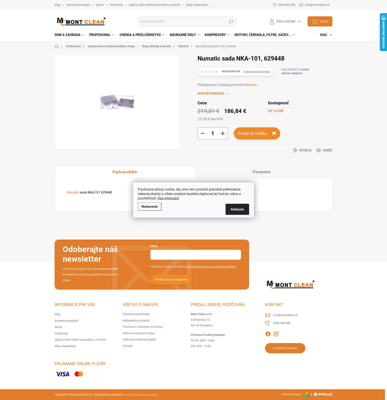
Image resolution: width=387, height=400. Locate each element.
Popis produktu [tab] (124, 172)
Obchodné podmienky (136, 314)
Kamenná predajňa (78, 4)
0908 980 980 (281, 323)
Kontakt (128, 346)
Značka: (292, 73)
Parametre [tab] (261, 172)
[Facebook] (268, 333)
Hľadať (231, 21)
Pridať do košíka (252, 133)
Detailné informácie (211, 93)
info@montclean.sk (285, 315)
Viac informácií (168, 198)
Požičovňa (116, 4)
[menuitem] (70, 35)
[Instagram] (276, 333)
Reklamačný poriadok (136, 320)
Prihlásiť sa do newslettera (171, 279)
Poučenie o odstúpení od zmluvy (143, 326)
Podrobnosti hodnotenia (256, 71)
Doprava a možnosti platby (139, 339)
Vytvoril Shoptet (291, 394)
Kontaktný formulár (285, 348)
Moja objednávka (196, 4)
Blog (57, 4)
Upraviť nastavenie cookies (141, 394)
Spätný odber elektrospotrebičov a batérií (154, 4)
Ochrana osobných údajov (139, 333)
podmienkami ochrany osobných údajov (211, 266)
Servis (100, 4)
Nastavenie (149, 206)
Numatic (251, 85)
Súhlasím (237, 209)
